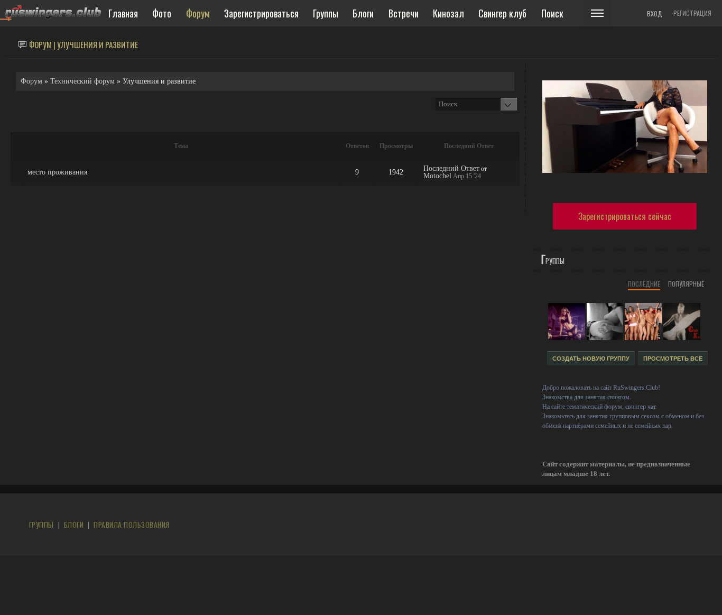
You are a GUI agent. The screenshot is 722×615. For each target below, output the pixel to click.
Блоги (74, 524)
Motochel (437, 176)
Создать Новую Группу (591, 358)
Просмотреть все (672, 358)
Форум (31, 81)
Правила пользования (131, 524)
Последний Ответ (451, 168)
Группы (41, 524)
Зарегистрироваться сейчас (624, 216)
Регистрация (692, 12)
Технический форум (82, 81)
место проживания (57, 172)
